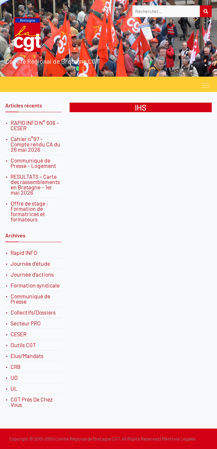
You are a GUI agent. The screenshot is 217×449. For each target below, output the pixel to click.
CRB (16, 366)
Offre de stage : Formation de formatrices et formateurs (29, 211)
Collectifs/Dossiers (33, 312)
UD (14, 377)
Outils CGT (23, 345)
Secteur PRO (26, 323)
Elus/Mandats (27, 355)
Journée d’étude (31, 263)
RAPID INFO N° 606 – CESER (35, 125)
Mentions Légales (179, 438)
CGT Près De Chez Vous (32, 402)
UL (14, 388)
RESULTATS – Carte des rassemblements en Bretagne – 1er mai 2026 (35, 184)
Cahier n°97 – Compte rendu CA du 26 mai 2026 (35, 144)
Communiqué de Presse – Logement (33, 163)
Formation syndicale (35, 285)
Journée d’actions (32, 274)
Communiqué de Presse (30, 299)
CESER (18, 334)
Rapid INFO (24, 252)
